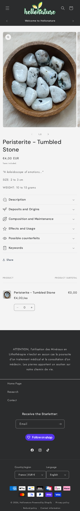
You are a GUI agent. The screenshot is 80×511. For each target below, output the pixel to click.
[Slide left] (32, 134)
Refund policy (30, 508)
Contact (12, 400)
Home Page (14, 383)
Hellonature (26, 502)
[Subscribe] (60, 424)
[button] (7, 8)
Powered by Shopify (42, 502)
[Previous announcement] (7, 21)
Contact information (50, 508)
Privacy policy (62, 502)
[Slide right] (48, 134)
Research (12, 392)
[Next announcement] (73, 21)
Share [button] (10, 260)
